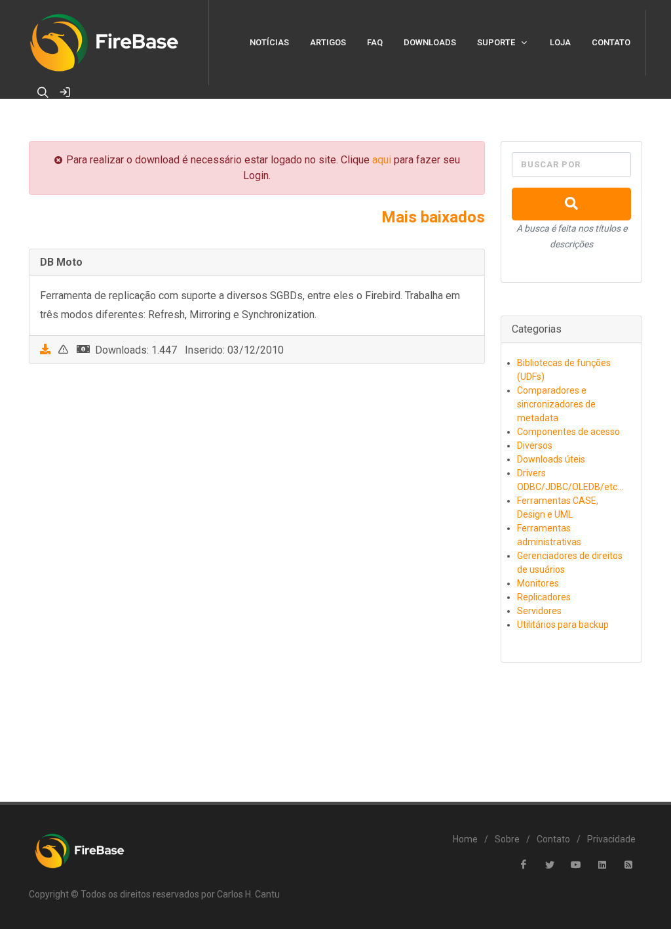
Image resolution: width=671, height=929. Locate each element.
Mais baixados (433, 217)
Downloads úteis (551, 459)
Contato (553, 839)
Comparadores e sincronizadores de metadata (556, 404)
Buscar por (551, 164)
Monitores (538, 583)
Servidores (539, 611)
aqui (381, 160)
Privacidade (611, 839)
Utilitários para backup (563, 624)
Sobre (507, 839)
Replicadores (544, 597)
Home (465, 839)
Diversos (534, 445)
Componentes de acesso (568, 431)
